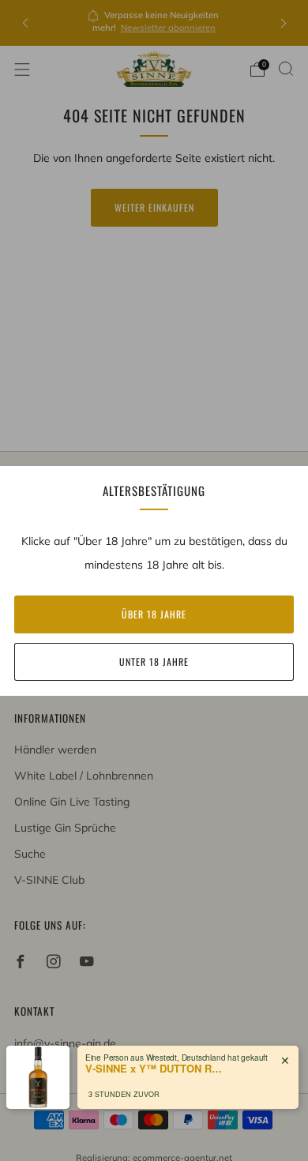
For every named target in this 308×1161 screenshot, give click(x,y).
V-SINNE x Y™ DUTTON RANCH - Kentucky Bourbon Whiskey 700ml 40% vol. (156, 1068)
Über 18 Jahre (154, 614)
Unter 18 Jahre (154, 661)
